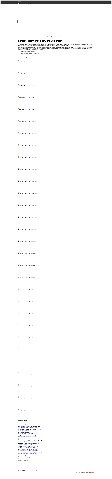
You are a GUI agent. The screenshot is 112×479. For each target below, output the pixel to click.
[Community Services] (55, 458)
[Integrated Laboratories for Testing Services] (55, 433)
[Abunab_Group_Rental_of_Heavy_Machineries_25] (18, 347)
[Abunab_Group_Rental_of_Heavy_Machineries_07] (18, 131)
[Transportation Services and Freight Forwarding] (55, 450)
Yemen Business (90, 472)
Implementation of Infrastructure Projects (28, 443)
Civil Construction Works (24, 432)
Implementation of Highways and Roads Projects (30, 440)
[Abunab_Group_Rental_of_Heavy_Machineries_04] (18, 95)
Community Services (23, 460)
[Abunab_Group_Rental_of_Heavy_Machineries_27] (18, 371)
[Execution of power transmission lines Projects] (55, 436)
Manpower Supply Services (24, 457)
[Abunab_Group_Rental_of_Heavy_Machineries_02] (18, 71)
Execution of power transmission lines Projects (29, 437)
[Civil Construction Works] (55, 430)
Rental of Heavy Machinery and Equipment (28, 455)
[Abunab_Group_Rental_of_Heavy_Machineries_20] (18, 287)
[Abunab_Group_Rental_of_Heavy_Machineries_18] (18, 263)
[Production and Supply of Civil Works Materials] (55, 427)
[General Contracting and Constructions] (55, 444)
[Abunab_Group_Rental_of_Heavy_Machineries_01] (18, 59)
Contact (90, 9)
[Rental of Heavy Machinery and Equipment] (55, 453)
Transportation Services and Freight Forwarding (30, 452)
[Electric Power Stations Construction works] (55, 424)
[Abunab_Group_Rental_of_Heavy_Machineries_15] (18, 227)
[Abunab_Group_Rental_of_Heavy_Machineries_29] (18, 396)
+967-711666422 (88, 1)
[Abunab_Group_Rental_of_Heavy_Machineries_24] (18, 335)
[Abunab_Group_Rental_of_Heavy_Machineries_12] (18, 191)
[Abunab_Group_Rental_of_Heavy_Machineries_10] (18, 167)
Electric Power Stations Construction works (29, 426)
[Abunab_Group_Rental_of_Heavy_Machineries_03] (18, 83)
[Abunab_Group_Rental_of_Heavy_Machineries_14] (18, 215)
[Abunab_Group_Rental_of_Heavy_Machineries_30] (18, 408)
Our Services (80, 9)
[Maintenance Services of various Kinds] (55, 447)
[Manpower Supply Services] (55, 456)
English (19, 1)
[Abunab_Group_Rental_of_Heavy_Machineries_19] (18, 275)
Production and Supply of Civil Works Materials (29, 429)
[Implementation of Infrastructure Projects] (55, 441)
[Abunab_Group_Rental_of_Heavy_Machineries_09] (18, 155)
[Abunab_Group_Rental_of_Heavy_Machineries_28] (18, 383)
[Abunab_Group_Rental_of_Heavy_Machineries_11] (18, 179)
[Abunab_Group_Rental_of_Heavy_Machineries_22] (18, 311)
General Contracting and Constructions (28, 446)
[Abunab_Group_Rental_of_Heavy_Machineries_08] (18, 143)
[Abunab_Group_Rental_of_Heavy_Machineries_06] (18, 119)
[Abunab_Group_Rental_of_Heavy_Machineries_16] (18, 239)
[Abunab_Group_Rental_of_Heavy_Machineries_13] (18, 203)
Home (64, 9)
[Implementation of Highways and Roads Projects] (55, 439)
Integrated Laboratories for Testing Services (29, 435)
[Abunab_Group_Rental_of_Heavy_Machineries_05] (18, 107)
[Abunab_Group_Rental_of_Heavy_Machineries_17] (18, 251)
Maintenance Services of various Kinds (27, 449)
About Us (71, 9)
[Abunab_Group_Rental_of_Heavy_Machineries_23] (18, 323)
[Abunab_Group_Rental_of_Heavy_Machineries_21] (18, 299)
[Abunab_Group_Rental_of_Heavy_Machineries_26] (18, 359)
